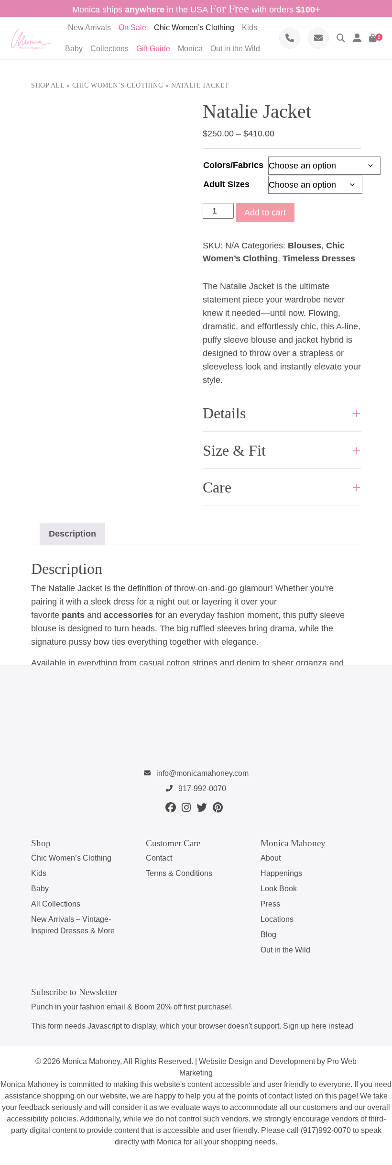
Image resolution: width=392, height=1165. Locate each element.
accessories (128, 615)
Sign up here (305, 1026)
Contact (159, 858)
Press (270, 904)
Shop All (47, 85)
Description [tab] (72, 533)
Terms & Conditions (179, 873)
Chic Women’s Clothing (117, 85)
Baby (40, 889)
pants (73, 615)
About (271, 858)
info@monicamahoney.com (201, 773)
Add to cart (265, 212)
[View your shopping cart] (373, 38)
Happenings (281, 873)
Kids (38, 873)
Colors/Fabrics (233, 165)
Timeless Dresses (319, 258)
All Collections (55, 904)
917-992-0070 (201, 788)
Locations (277, 919)
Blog (268, 934)
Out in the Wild (285, 950)
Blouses (304, 245)
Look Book (279, 889)
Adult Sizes (226, 184)
